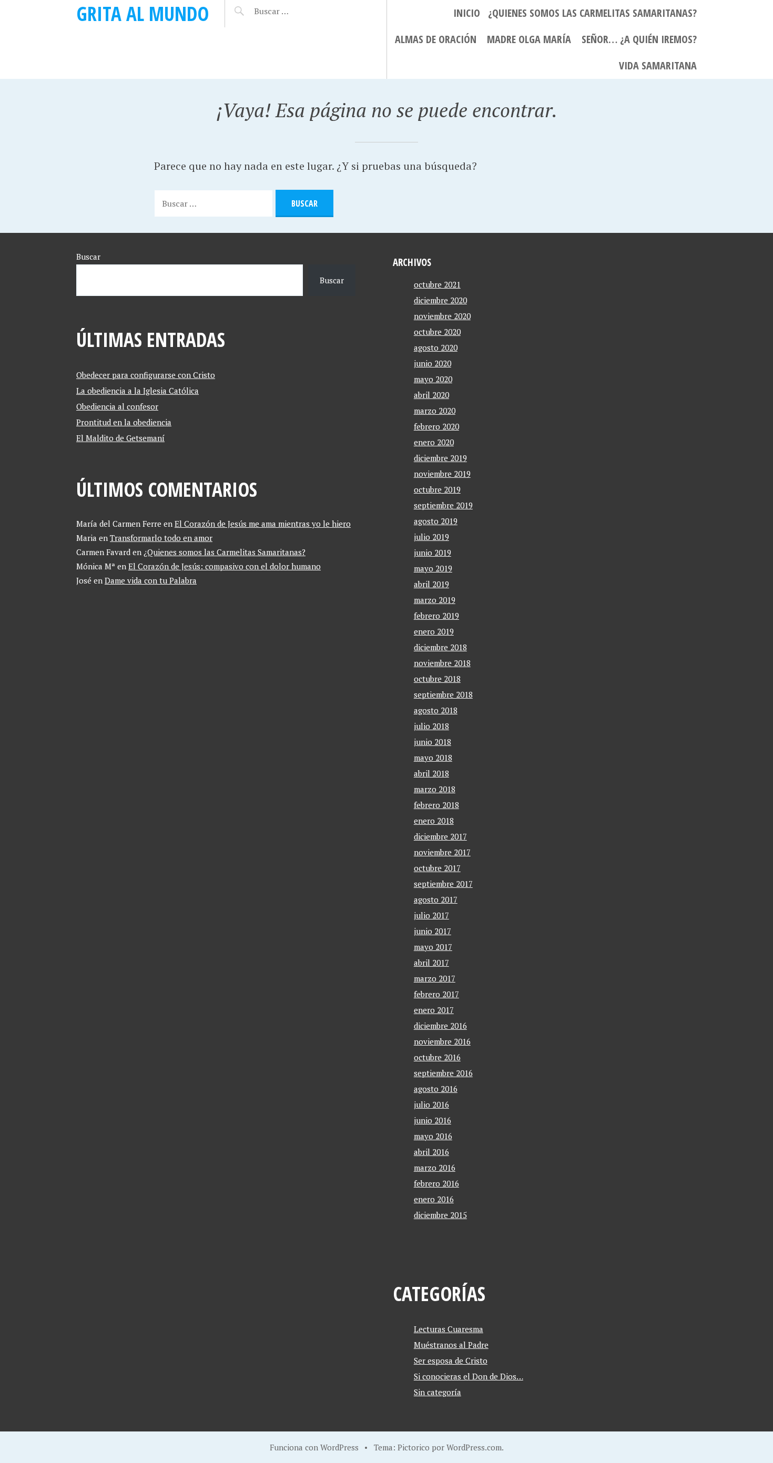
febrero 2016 (436, 1183)
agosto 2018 (435, 710)
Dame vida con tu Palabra (151, 580)
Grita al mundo (142, 13)
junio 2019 (432, 552)
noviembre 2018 (442, 663)
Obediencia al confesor (117, 406)
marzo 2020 (434, 410)
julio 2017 (431, 915)
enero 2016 (434, 1199)
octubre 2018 (437, 678)
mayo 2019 (433, 568)
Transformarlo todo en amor (161, 538)
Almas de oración (435, 39)
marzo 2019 (434, 600)
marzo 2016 (434, 1167)
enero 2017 (434, 1010)
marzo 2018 (434, 789)
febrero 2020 (436, 426)
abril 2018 (431, 773)
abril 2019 (431, 584)
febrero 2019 (436, 615)
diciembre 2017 (440, 836)
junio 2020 (432, 363)
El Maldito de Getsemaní (120, 438)
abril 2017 (431, 962)
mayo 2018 (433, 757)
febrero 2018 (436, 805)
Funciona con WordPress (314, 1447)
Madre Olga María (529, 39)
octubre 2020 (437, 331)
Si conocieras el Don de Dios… (468, 1376)
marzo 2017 (434, 978)
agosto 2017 (435, 899)
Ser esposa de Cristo (450, 1360)
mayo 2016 (433, 1136)
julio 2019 (431, 536)
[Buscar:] (297, 11)
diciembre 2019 (440, 458)
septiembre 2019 (443, 505)
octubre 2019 (437, 489)
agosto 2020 (435, 347)
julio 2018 (431, 726)
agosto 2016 (435, 1088)
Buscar (88, 256)
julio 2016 (431, 1104)
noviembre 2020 (442, 316)
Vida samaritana (658, 65)
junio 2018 (432, 741)
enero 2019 (434, 631)
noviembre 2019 (442, 473)
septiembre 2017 (443, 883)
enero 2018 (434, 820)
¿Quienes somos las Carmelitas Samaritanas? (592, 13)
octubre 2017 (437, 868)
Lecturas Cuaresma (448, 1329)
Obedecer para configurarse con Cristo (145, 375)
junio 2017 (432, 931)
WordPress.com (474, 1447)
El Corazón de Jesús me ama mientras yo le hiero (263, 523)
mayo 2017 (433, 947)
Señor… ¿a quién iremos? (639, 39)
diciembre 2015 (440, 1215)
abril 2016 (431, 1152)
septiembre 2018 (443, 694)
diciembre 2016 (440, 1025)
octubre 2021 (437, 284)
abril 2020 (431, 395)
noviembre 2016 (442, 1041)
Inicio (466, 13)
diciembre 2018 (440, 647)
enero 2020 (434, 442)
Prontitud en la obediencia (123, 422)
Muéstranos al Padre (451, 1344)
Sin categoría (437, 1392)
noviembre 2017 (442, 852)
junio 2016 (432, 1120)
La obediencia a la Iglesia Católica (137, 390)
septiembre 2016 (443, 1073)
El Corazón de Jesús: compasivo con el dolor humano (224, 566)
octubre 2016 (437, 1057)
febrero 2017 (436, 994)
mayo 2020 (433, 379)
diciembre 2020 (440, 300)
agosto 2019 (435, 521)
